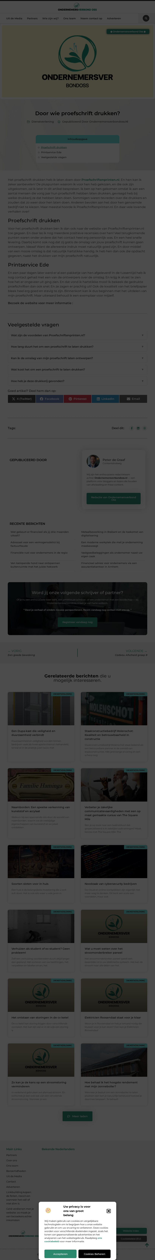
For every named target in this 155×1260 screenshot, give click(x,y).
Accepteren (60, 1253)
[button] (109, 1211)
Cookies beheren (94, 1253)
